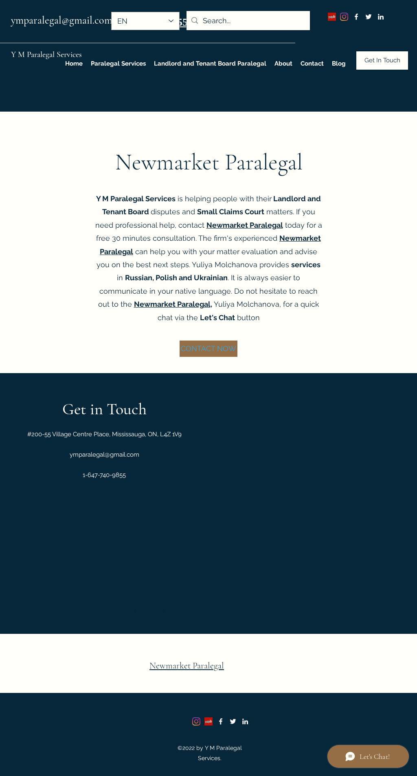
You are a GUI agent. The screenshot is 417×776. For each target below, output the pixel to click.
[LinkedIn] (381, 17)
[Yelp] (332, 17)
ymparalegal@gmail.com (61, 20)
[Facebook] (356, 17)
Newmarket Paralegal (172, 304)
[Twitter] (368, 17)
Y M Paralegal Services (46, 54)
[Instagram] (344, 17)
